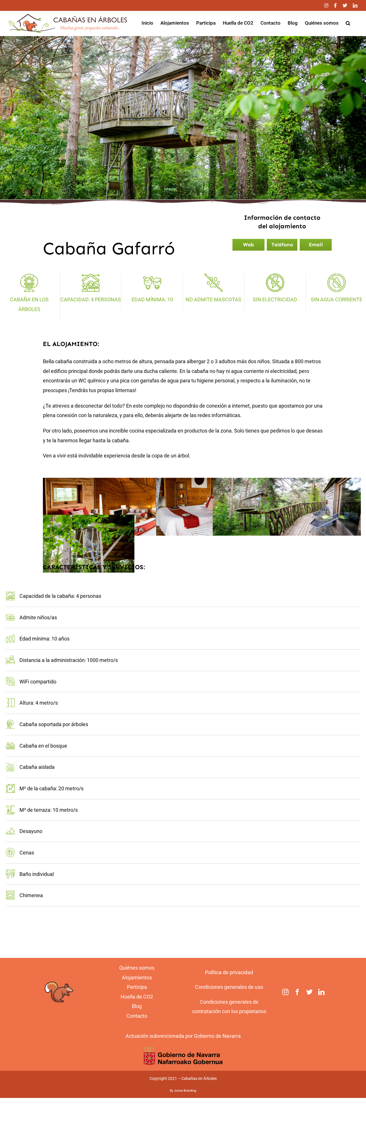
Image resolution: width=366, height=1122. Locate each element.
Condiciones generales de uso (229, 987)
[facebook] (297, 992)
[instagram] (285, 992)
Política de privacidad (229, 972)
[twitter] (309, 992)
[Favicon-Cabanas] (59, 980)
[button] (348, 23)
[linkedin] (321, 992)
